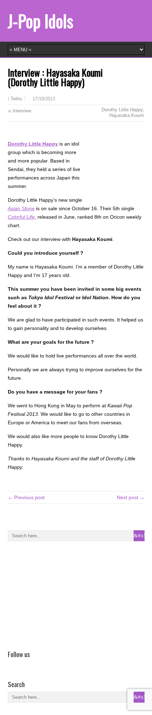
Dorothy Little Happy (122, 109)
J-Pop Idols (40, 20)
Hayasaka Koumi (126, 115)
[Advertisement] (61, 594)
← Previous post (26, 497)
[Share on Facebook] (12, 133)
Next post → (131, 497)
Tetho (16, 98)
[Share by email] (32, 133)
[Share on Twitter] (22, 133)
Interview (22, 110)
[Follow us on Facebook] (12, 664)
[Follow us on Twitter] (22, 664)
